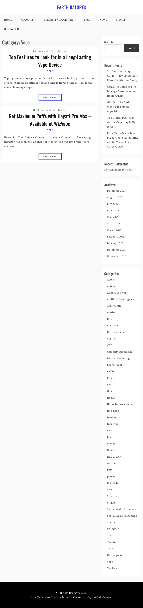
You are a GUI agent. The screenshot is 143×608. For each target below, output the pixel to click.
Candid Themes (102, 597)
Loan (110, 437)
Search (108, 42)
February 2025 (116, 236)
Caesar (63, 51)
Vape (50, 70)
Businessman (115, 332)
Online (111, 463)
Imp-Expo (113, 410)
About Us (27, 19)
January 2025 (115, 243)
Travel (111, 548)
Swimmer (113, 528)
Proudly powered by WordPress (50, 597)
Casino (111, 338)
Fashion (112, 371)
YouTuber (113, 568)
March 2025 (114, 230)
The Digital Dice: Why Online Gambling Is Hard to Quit (122, 122)
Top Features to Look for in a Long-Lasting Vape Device (50, 60)
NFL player (114, 456)
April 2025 (113, 223)
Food (110, 384)
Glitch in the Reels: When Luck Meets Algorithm (119, 107)
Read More (50, 97)
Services (112, 496)
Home (8, 19)
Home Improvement (119, 404)
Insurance (113, 424)
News (103, 19)
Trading (112, 542)
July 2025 (112, 203)
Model (111, 443)
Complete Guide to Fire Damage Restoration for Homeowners (122, 91)
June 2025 (113, 210)
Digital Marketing (118, 358)
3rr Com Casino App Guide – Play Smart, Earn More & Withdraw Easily (122, 76)
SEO (109, 489)
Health (111, 397)
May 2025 (113, 217)
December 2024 (116, 249)
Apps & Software (117, 292)
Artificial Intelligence (121, 299)
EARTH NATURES (71, 7)
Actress (112, 286)
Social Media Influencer (122, 509)
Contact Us (12, 29)
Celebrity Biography (58, 19)
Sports (121, 19)
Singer (111, 502)
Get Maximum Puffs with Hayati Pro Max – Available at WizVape (50, 119)
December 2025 (116, 190)
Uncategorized (116, 555)
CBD (109, 345)
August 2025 (114, 197)
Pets (109, 469)
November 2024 (116, 256)
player (111, 476)
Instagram (113, 417)
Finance (112, 378)
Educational (114, 365)
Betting (111, 312)
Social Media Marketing (122, 515)
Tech (87, 19)
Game (110, 391)
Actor (110, 279)
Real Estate (114, 483)
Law (109, 430)
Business (113, 325)
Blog (110, 319)
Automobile (114, 305)
